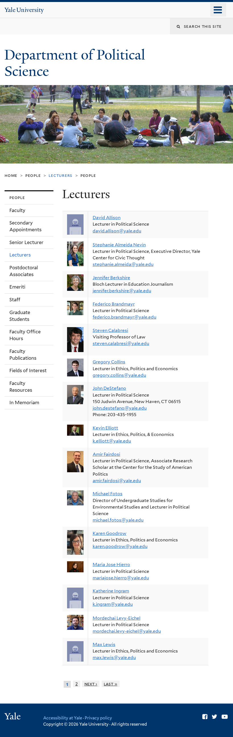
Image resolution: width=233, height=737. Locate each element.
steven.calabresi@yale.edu (121, 343)
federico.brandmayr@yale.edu (124, 317)
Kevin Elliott (105, 428)
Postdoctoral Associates (23, 271)
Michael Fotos (107, 493)
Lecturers (20, 255)
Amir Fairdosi (106, 454)
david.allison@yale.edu (117, 231)
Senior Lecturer (26, 242)
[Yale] (13, 717)
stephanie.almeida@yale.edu (123, 264)
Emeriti (17, 287)
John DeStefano (109, 388)
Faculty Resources (20, 386)
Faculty (17, 210)
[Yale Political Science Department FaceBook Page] (204, 717)
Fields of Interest (28, 370)
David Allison (106, 217)
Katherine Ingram (111, 591)
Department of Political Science (74, 63)
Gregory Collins (109, 362)
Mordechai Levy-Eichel (116, 618)
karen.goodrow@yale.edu (120, 546)
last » (110, 684)
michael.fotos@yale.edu (118, 520)
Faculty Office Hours (25, 335)
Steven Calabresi (110, 330)
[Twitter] (214, 717)
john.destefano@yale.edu (120, 408)
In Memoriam (24, 402)
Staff (14, 299)
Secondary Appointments (25, 226)
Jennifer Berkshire (111, 277)
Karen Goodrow (109, 533)
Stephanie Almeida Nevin (119, 244)
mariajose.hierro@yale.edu (121, 578)
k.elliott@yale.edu (112, 441)
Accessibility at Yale (62, 717)
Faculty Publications (22, 354)
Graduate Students (19, 316)
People (33, 175)
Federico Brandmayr (114, 304)
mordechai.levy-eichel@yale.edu (127, 631)
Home (11, 175)
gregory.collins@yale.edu (119, 375)
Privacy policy (98, 717)
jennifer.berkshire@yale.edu (122, 290)
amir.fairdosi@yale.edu (117, 480)
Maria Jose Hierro (111, 564)
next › (90, 684)
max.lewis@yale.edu (114, 657)
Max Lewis (104, 644)
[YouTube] (225, 717)
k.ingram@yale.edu (113, 604)
